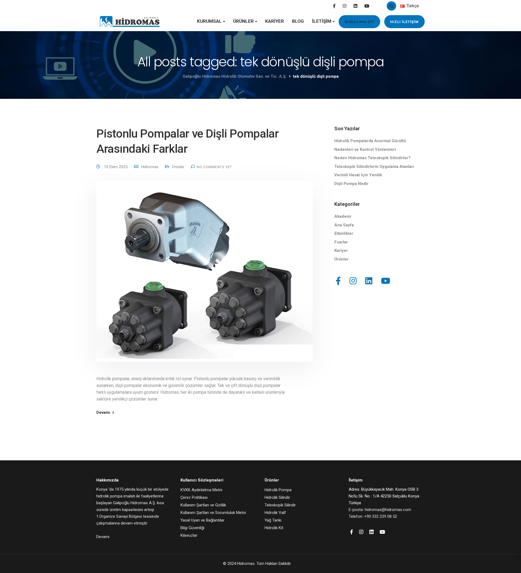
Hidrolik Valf (275, 512)
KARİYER (274, 21)
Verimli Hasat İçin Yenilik (358, 174)
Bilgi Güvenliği (192, 527)
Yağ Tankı (273, 520)
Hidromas (149, 166)
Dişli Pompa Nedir (351, 183)
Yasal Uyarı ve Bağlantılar (202, 520)
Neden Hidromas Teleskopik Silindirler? (372, 157)
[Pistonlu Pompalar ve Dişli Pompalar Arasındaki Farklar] (204, 277)
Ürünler (178, 166)
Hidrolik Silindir (277, 497)
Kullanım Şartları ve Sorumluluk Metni (213, 512)
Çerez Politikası (194, 497)
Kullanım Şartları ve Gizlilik (203, 505)
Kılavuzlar (188, 535)
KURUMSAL (209, 21)
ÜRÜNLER (243, 21)
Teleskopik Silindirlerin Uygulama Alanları (374, 166)
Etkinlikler (343, 233)
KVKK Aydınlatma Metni (201, 489)
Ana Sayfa (344, 225)
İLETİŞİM (321, 21)
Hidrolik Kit (274, 527)
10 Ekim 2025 (116, 166)
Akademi (342, 216)
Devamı (103, 413)
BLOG (298, 21)
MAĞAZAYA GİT (359, 22)
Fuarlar (341, 242)
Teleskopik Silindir (280, 505)
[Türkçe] (402, 6)
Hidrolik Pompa (278, 489)
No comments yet (214, 167)
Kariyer (341, 250)
